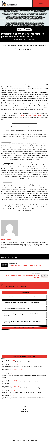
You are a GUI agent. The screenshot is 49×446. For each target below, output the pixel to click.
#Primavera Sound (39, 256)
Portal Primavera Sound (34, 115)
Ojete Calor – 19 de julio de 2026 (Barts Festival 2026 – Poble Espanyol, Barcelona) (22, 322)
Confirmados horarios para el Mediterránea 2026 (16, 308)
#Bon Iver (21, 256)
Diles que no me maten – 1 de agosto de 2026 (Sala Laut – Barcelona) (22, 303)
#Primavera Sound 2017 (7, 257)
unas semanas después (12, 85)
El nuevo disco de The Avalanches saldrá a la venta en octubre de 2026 (22, 297)
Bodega (13, 395)
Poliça (13, 360)
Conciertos (20, 29)
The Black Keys (15, 386)
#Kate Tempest (29, 256)
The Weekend (15, 374)
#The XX (17, 257)
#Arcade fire (13, 256)
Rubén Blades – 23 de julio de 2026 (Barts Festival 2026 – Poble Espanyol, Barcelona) (23, 315)
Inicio (2, 45)
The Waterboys (15, 380)
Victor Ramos (6, 240)
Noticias (28, 29)
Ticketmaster (22, 115)
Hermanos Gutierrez (16, 365)
